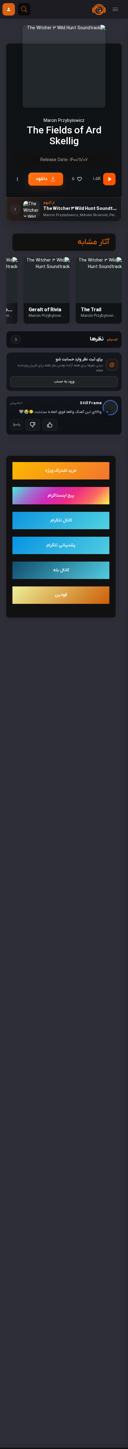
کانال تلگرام (61, 520)
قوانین (61, 595)
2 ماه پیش (16, 403)
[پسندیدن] (49, 425)
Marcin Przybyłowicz (64, 121)
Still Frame (91, 403)
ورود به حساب (64, 381)
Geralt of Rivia (45, 310)
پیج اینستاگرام (61, 495)
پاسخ (16, 425)
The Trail (91, 310)
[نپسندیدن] (32, 425)
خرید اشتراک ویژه (61, 471)
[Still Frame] (111, 406)
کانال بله (61, 570)
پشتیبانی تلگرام (60, 545)
